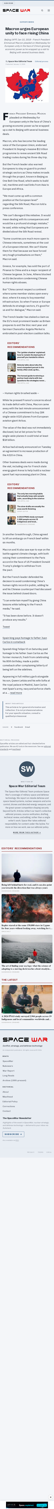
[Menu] (48, 10)
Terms (41, 1152)
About (6, 1092)
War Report (8, 1071)
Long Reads (8, 1075)
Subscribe (8, 3)
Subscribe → (13, 1134)
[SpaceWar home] (16, 10)
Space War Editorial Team (20, 61)
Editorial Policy (10, 1101)
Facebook (18, 727)
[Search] (42, 10)
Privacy (31, 1152)
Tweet (6, 626)
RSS (17, 1140)
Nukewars (8, 1066)
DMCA (49, 1152)
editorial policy (41, 827)
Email (27, 727)
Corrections (9, 1106)
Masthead (8, 1096)
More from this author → (27, 832)
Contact (7, 1111)
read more (16, 692)
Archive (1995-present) (14, 1080)
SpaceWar (8, 1061)
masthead (16, 749)
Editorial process (41, 61)
